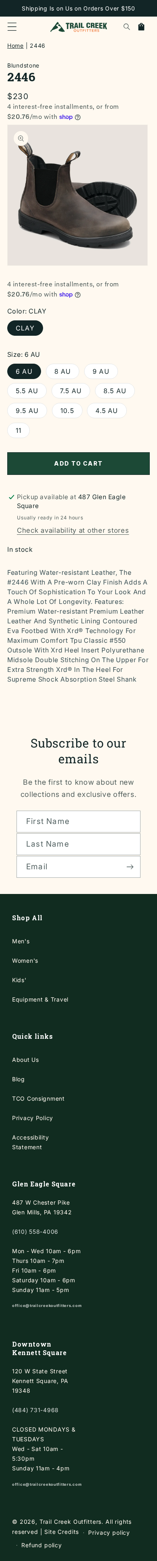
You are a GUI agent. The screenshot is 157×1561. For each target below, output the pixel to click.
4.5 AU (106, 411)
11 (18, 430)
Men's (21, 941)
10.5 (67, 411)
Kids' (19, 979)
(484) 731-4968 (35, 1409)
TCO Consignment (38, 1098)
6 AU (24, 371)
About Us (25, 1059)
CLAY (25, 328)
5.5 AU (27, 391)
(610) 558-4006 (35, 1231)
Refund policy (41, 1545)
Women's (25, 960)
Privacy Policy (32, 1117)
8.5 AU (114, 391)
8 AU (62, 371)
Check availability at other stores (73, 530)
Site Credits (61, 1532)
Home (15, 45)
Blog (18, 1079)
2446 (37, 45)
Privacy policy (109, 1532)
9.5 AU (27, 411)
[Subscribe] (129, 867)
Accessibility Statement (30, 1142)
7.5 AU (71, 391)
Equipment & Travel (40, 999)
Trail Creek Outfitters (70, 1521)
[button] (12, 27)
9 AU (101, 371)
